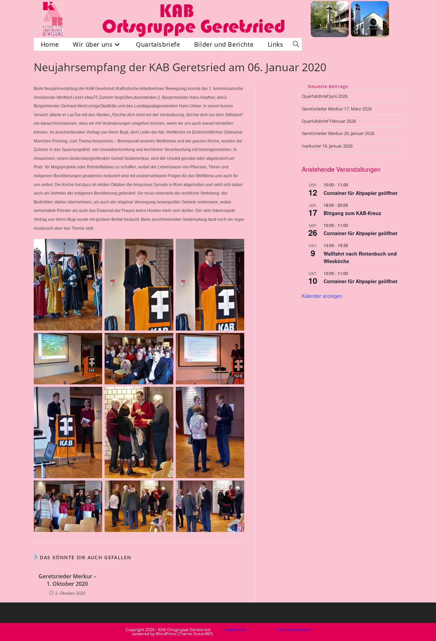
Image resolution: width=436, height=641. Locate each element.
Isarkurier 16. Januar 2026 (327, 146)
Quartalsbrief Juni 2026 (324, 96)
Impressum (235, 629)
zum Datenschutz (294, 629)
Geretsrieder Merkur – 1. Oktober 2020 (67, 580)
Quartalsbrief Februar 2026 (329, 121)
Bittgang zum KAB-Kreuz (352, 213)
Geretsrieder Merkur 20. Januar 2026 (338, 133)
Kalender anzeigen (322, 295)
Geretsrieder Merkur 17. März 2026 (337, 109)
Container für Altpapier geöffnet (361, 192)
